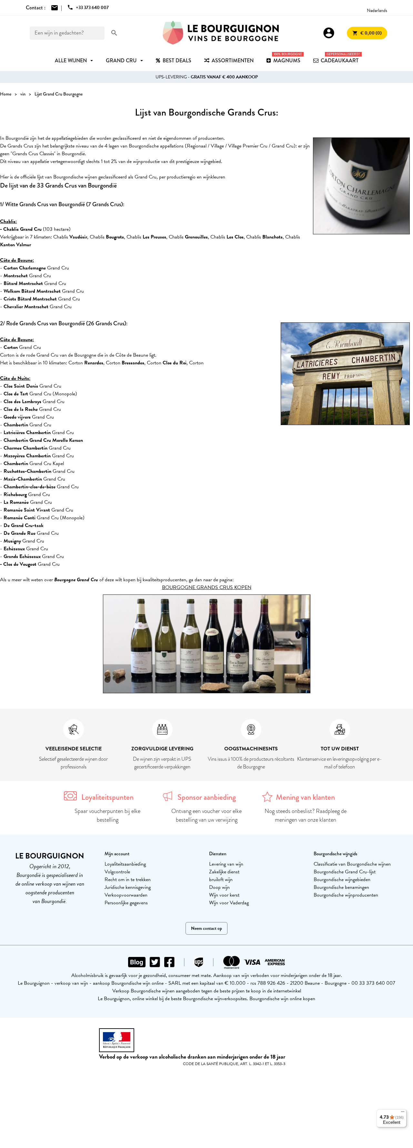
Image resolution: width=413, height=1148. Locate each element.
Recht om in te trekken (128, 879)
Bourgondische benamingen (341, 887)
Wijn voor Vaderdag (229, 903)
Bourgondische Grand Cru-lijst (345, 872)
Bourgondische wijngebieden (342, 879)
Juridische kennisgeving (128, 887)
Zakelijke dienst (224, 872)
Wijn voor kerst (224, 895)
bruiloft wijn (221, 879)
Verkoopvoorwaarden (126, 895)
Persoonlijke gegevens (126, 903)
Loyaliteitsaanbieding (125, 864)
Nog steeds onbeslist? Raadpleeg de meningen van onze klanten (306, 815)
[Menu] (403, 1113)
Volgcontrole (117, 872)
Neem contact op (206, 928)
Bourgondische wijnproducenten (346, 895)
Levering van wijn (226, 864)
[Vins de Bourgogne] (221, 33)
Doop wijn (219, 887)
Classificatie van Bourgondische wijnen (352, 864)
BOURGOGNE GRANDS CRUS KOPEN (206, 587)
